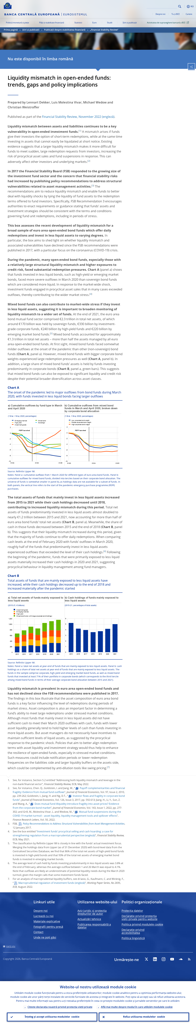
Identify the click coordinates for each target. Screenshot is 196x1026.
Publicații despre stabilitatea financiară (64, 30)
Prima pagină (11, 30)
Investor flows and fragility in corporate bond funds (69, 798)
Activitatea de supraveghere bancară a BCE (166, 23)
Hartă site (10, 946)
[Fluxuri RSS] (189, 959)
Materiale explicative (47, 921)
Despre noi (160, 14)
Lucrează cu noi (44, 916)
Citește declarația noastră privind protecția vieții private (60, 1007)
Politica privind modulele (142, 924)
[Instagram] (163, 959)
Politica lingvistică (133, 938)
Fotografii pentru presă (48, 927)
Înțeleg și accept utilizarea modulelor (52, 1017)
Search (179, 6)
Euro (94, 23)
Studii (109, 23)
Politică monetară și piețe (17, 23)
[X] (146, 959)
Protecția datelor (132, 911)
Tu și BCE (176, 14)
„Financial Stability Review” (104, 30)
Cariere (189, 14)
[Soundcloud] (180, 959)
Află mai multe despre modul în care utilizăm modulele (137, 1007)
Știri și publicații (130, 23)
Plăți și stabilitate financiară (51, 23)
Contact (38, 932)
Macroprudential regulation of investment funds (46, 883)
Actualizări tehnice (89, 919)
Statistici (78, 23)
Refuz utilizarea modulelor (144, 1017)
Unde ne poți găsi (45, 937)
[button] (184, 6)
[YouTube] (172, 959)
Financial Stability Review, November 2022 (71, 117)
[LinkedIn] (155, 959)
